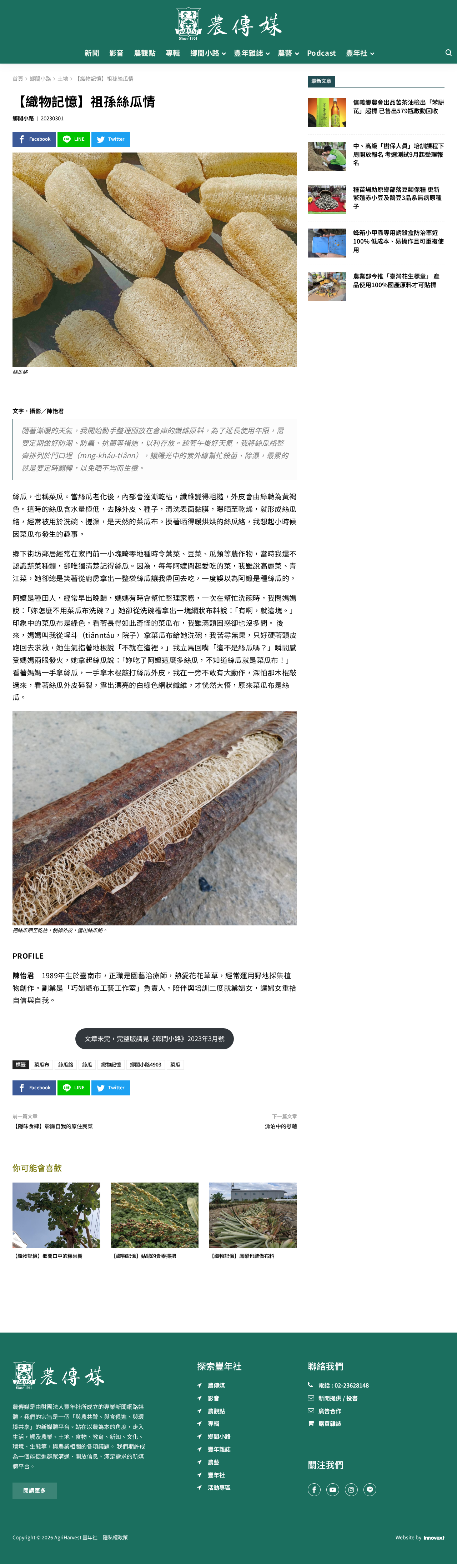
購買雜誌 (329, 1424)
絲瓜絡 (65, 1064)
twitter (116, 139)
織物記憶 (111, 1064)
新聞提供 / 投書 (338, 1399)
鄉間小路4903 (145, 1064)
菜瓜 (175, 1064)
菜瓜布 (41, 1064)
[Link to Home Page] (228, 21)
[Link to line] (369, 1489)
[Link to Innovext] (434, 1537)
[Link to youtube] (332, 1489)
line (79, 139)
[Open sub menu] (223, 53)
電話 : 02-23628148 (343, 1386)
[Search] (448, 53)
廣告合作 (329, 1411)
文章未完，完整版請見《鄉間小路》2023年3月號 (155, 1038)
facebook (40, 139)
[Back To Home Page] (80, 1375)
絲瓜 (87, 1064)
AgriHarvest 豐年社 (75, 1537)
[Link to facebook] (314, 1489)
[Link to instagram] (351, 1489)
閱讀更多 (34, 1490)
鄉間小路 (23, 118)
